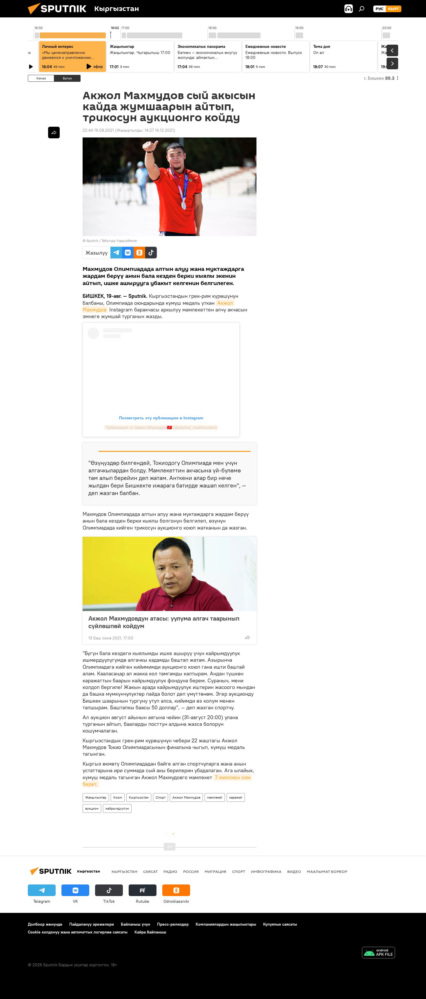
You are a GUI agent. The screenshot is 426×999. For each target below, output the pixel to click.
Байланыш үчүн (135, 924)
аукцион (92, 808)
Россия (191, 871)
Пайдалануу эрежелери (91, 924)
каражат (235, 797)
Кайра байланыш (150, 932)
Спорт (160, 797)
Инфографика (266, 871)
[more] (247, 637)
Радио (170, 871)
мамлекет (214, 797)
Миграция (215, 871)
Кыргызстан (139, 797)
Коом (117, 797)
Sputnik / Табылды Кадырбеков (111, 240)
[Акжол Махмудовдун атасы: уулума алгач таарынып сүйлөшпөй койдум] (169, 574)
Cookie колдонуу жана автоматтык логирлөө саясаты (78, 932)
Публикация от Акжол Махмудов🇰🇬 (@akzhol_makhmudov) (161, 427)
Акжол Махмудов (186, 797)
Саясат (150, 871)
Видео (294, 871)
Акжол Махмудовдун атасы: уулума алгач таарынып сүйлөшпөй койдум (163, 622)
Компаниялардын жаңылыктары (226, 924)
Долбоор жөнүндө (45, 924)
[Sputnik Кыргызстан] (59, 16)
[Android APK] (378, 953)
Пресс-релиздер (173, 924)
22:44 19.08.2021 (98, 130)
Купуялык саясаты (280, 924)
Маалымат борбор (327, 871)
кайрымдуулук (117, 808)
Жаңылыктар (95, 797)
